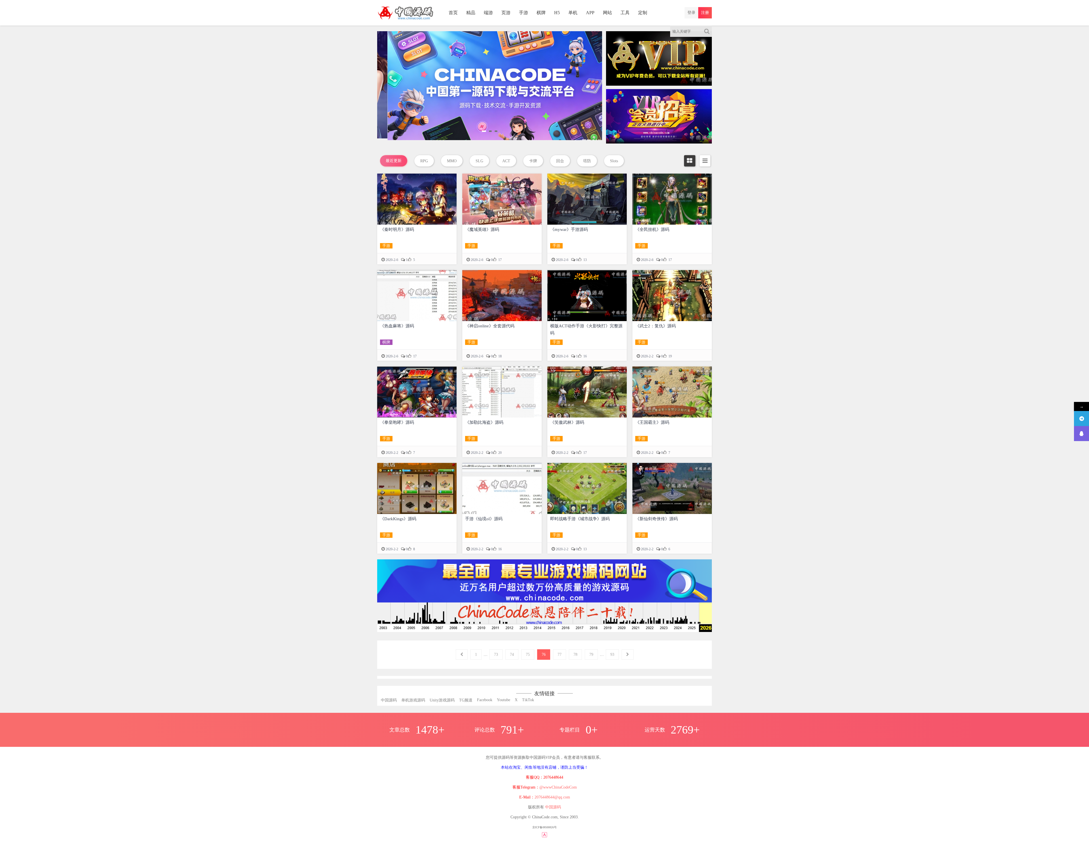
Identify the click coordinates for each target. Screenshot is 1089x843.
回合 (560, 161)
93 (612, 654)
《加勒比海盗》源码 (484, 422)
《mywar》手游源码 (569, 229)
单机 (572, 12)
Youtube (503, 700)
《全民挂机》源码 (652, 229)
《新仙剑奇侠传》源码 (656, 519)
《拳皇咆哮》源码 (397, 422)
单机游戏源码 (413, 700)
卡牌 (533, 161)
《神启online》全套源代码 (489, 326)
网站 (607, 12)
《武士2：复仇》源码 (655, 326)
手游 (523, 12)
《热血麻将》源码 (397, 326)
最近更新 (394, 161)
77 (560, 654)
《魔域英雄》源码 (482, 229)
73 (496, 654)
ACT (506, 161)
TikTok (528, 700)
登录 (691, 12)
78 (575, 654)
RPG (424, 161)
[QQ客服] (1081, 433)
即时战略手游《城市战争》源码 (580, 519)
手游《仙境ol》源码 (484, 519)
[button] (483, 131)
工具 (625, 12)
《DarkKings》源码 (398, 519)
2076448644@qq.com (552, 797)
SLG (479, 161)
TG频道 (465, 700)
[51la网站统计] (544, 834)
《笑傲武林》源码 (567, 422)
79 (591, 654)
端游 (488, 12)
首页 (453, 12)
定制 (642, 12)
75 (528, 654)
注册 (705, 12)
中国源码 (389, 700)
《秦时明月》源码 (397, 229)
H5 (557, 12)
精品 (470, 12)
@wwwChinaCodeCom (558, 787)
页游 (505, 12)
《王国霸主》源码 (652, 422)
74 (512, 654)
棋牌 (541, 12)
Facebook (484, 700)
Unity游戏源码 (442, 700)
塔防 (587, 161)
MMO (452, 161)
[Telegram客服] (1081, 418)
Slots (614, 161)
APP (590, 12)
